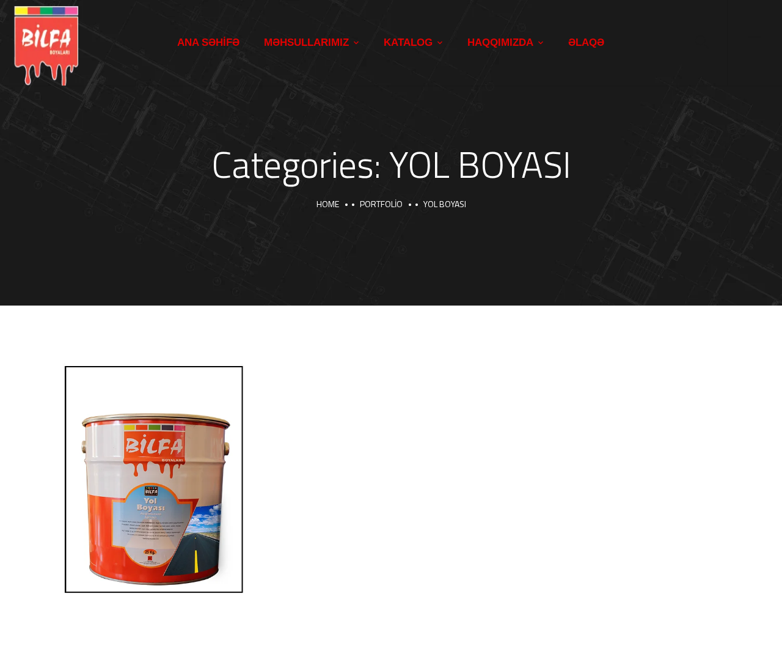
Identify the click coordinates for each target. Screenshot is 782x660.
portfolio (381, 203)
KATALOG (408, 42)
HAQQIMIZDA (500, 42)
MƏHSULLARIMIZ (306, 42)
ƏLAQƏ (586, 42)
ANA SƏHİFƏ (208, 42)
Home (327, 203)
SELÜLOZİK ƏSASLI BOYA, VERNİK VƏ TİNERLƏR (145, 592)
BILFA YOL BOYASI (119, 568)
